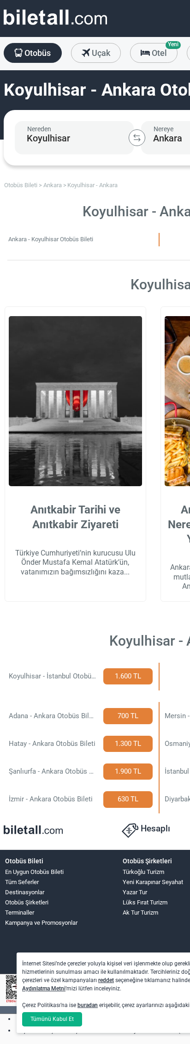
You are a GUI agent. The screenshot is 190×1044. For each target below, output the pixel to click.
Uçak (100, 53)
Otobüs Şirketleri (26, 902)
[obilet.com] (55, 25)
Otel (164, 50)
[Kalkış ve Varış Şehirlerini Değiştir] (137, 137)
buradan (87, 1005)
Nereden (39, 129)
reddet (106, 980)
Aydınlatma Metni (43, 988)
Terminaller (19, 912)
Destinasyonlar (24, 892)
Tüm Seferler (22, 882)
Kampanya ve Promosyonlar (41, 922)
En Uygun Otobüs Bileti (34, 871)
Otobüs (37, 53)
